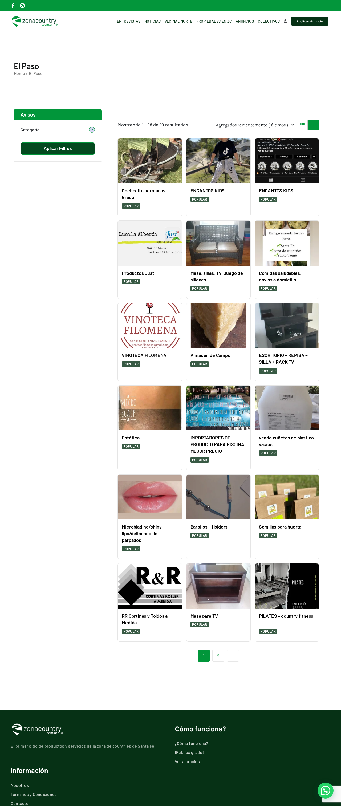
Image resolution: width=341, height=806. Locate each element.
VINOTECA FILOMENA (144, 355)
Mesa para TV (204, 616)
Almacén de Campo (210, 355)
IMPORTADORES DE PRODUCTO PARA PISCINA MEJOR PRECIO (217, 444)
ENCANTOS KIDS (207, 190)
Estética (131, 437)
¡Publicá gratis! (189, 752)
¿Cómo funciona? (191, 743)
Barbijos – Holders (209, 527)
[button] (326, 791)
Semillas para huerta (280, 527)
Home (19, 73)
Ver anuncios (187, 761)
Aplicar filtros (58, 148)
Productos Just (138, 273)
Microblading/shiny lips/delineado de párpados (142, 533)
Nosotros (20, 785)
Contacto (20, 803)
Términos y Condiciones (34, 794)
